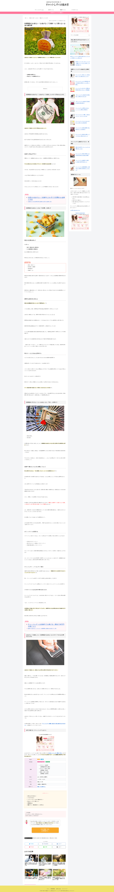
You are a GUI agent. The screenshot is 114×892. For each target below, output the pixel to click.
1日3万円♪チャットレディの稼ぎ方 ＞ (57, 12)
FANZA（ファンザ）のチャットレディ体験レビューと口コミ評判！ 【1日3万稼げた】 (83, 63)
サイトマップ (64, 888)
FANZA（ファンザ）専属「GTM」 (55, 753)
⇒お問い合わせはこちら (75, 210)
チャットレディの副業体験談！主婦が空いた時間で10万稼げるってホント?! (83, 168)
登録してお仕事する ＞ (41, 786)
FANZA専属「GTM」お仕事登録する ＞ (45, 830)
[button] (89, 35)
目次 (44, 88)
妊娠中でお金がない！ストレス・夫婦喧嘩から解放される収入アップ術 (42, 628)
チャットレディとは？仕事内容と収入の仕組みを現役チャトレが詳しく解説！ (83, 83)
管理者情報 (53, 888)
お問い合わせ (58, 888)
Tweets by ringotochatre (80, 212)
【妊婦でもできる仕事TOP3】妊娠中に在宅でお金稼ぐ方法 (39, 201)
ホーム (48, 888)
